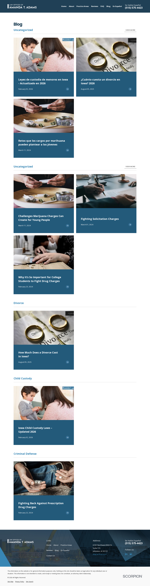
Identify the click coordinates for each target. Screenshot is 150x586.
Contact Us (50, 555)
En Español (65, 550)
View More (130, 30)
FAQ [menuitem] (102, 6)
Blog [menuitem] (108, 6)
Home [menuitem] (63, 6)
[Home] (22, 6)
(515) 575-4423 (134, 8)
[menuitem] (10, 581)
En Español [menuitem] (117, 6)
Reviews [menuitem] (94, 6)
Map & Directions (100, 554)
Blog (57, 550)
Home (48, 545)
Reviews (49, 550)
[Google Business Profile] (131, 554)
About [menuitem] (71, 6)
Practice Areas (66, 545)
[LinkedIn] (126, 554)
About (55, 545)
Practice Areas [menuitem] (83, 6)
